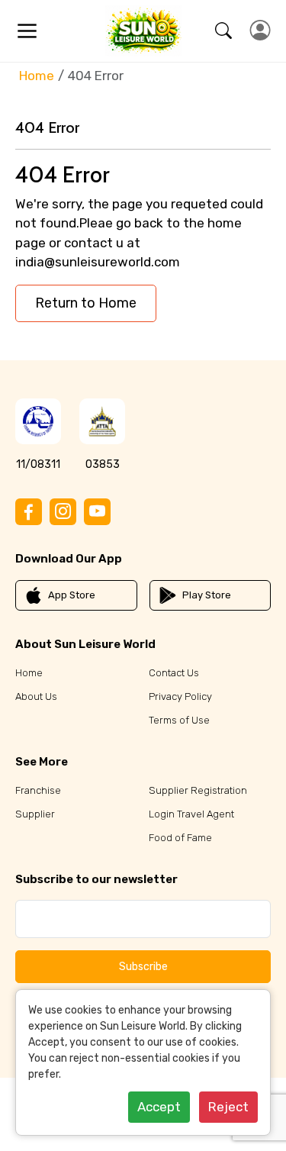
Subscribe (143, 966)
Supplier (35, 814)
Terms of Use (179, 720)
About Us (36, 696)
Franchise (38, 790)
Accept (159, 1106)
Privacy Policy (180, 696)
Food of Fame (180, 837)
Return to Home (86, 303)
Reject (228, 1106)
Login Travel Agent (191, 814)
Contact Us (174, 673)
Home (36, 75)
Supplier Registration (198, 790)
